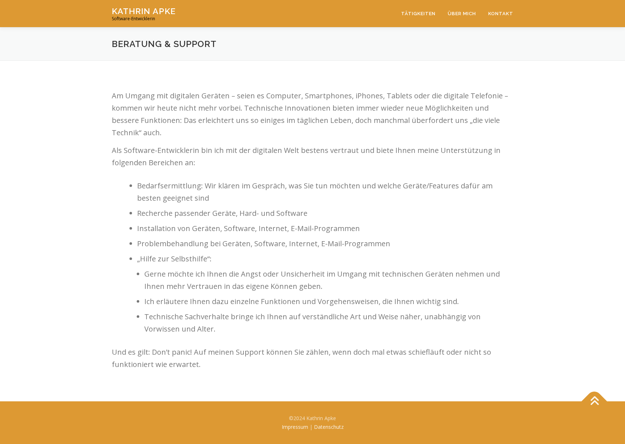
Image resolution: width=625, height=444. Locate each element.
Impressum (295, 426)
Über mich (462, 13)
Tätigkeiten (418, 13)
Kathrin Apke (144, 11)
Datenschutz (329, 426)
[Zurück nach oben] (594, 401)
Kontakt (500, 13)
